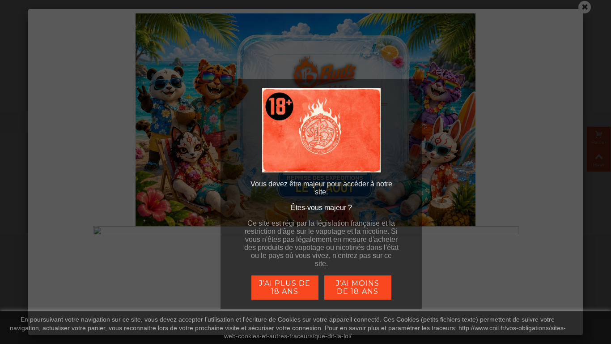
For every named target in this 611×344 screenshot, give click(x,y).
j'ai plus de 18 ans (284, 287)
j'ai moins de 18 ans (357, 287)
